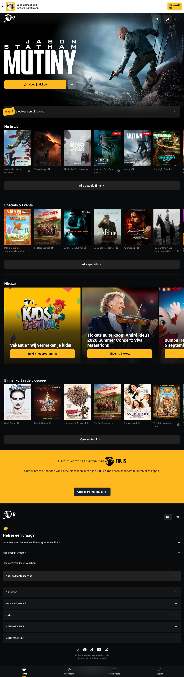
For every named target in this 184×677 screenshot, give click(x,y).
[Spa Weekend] (137, 402)
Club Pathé (114, 673)
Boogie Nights (41, 423)
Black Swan (9, 423)
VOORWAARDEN (15, 638)
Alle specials (90, 264)
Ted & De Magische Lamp (162, 425)
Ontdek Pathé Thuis (90, 492)
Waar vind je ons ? (16, 603)
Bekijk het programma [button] (42, 354)
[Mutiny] (137, 148)
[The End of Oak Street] (77, 148)
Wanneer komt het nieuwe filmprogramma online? (31, 542)
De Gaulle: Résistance (104, 248)
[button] (157, 19)
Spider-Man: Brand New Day (13, 171)
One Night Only (160, 169)
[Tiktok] (92, 649)
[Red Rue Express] (47, 227)
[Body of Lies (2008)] (77, 227)
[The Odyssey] (47, 148)
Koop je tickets (38, 84)
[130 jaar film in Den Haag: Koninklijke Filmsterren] (166, 227)
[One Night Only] (166, 148)
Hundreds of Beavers (74, 423)
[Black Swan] (17, 402)
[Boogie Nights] (47, 402)
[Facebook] (85, 649)
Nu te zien (11, 592)
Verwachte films (90, 439)
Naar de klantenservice (19, 576)
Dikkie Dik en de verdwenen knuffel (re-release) (15, 251)
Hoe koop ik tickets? (14, 553)
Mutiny (127, 169)
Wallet (160, 673)
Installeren (174, 6)
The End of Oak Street (74, 169)
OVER (9, 615)
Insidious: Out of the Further (103, 171)
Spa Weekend (130, 423)
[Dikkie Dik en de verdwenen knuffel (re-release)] (17, 227)
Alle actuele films (90, 186)
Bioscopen (69, 673)
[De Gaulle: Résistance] (107, 227)
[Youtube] (99, 649)
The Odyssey (40, 169)
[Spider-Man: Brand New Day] (17, 148)
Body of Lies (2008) (73, 248)
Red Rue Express (42, 248)
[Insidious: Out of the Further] (107, 148)
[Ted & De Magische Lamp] (166, 402)
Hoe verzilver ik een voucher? (19, 563)
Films (24, 673)
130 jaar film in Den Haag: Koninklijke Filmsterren (162, 251)
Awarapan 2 (129, 248)
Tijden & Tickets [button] (119, 354)
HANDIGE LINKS (15, 626)
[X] (106, 649)
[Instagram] (77, 649)
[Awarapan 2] (137, 227)
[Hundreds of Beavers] (77, 402)
